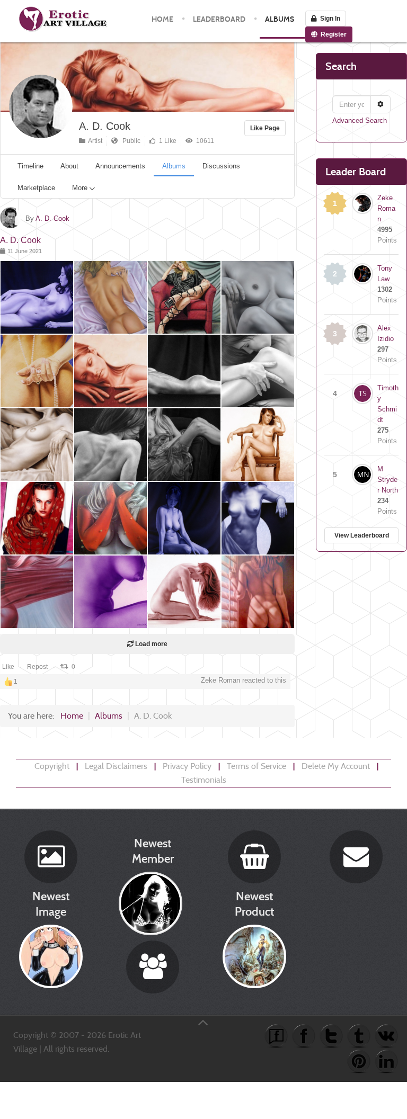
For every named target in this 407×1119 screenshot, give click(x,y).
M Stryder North (387, 479)
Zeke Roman (386, 208)
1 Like (166, 141)
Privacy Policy (187, 766)
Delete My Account (336, 766)
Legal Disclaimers (116, 766)
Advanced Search (359, 120)
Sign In (328, 18)
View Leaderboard (361, 535)
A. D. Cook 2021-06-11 (41, 310)
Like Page (265, 128)
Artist (93, 141)
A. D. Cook (104, 126)
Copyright (51, 766)
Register (332, 34)
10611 (203, 141)
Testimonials (203, 780)
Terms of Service (256, 766)
